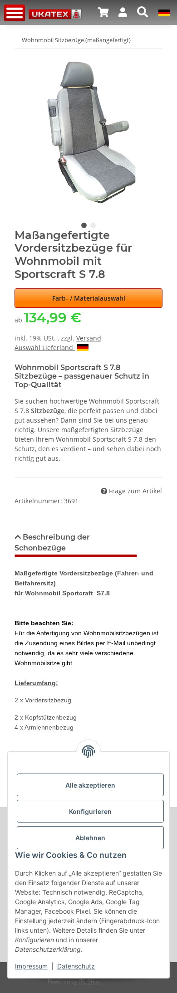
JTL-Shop (89, 981)
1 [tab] (84, 225)
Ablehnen (90, 838)
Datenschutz (76, 966)
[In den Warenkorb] (22, 54)
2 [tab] (93, 225)
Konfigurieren (90, 811)
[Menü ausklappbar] (14, 13)
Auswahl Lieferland (45, 347)
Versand (88, 338)
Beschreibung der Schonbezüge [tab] (52, 542)
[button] (103, 12)
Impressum (31, 966)
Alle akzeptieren (90, 785)
